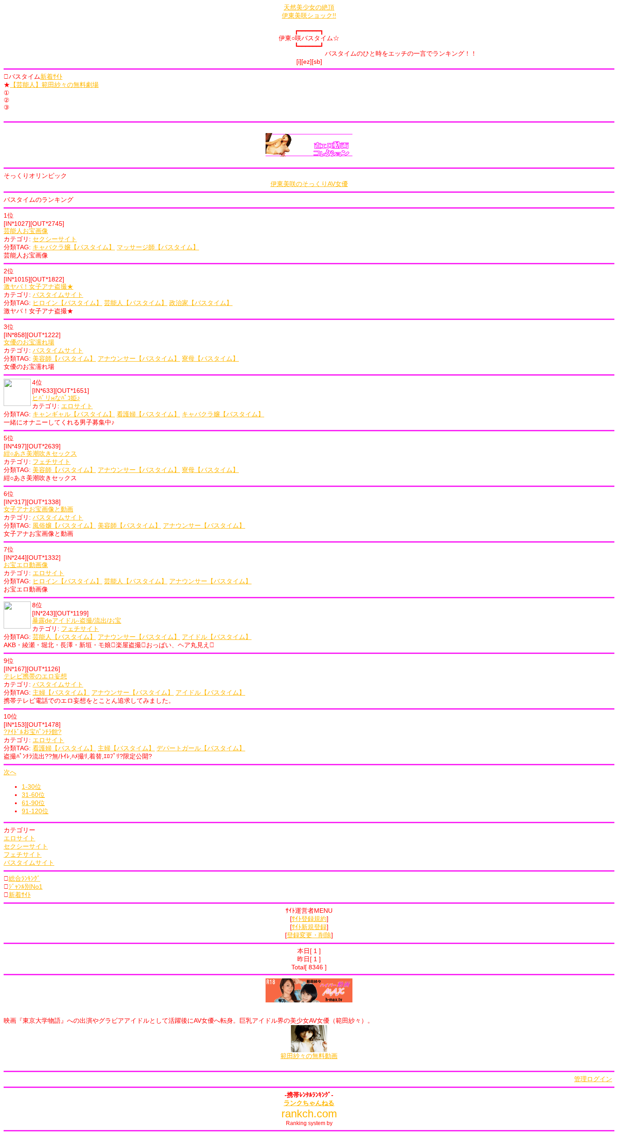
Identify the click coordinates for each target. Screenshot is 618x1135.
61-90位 (33, 802)
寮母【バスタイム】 (210, 358)
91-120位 (35, 811)
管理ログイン (593, 1079)
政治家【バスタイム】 (201, 302)
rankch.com (309, 1113)
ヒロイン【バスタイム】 (67, 302)
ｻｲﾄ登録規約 (309, 918)
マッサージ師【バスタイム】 (158, 247)
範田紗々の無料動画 (309, 1055)
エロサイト (77, 406)
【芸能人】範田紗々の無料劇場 (54, 84)
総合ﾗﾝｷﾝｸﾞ (24, 878)
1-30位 (31, 786)
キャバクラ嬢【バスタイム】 (74, 247)
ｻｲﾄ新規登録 (309, 926)
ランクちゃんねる (309, 1102)
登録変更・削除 (309, 935)
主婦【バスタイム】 (61, 692)
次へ (10, 772)
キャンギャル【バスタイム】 (74, 414)
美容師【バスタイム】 (64, 358)
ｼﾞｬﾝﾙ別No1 (26, 886)
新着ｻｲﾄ (51, 76)
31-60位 (33, 794)
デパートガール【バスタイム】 (201, 748)
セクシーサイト (55, 239)
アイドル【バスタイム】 (217, 636)
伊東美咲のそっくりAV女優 (309, 183)
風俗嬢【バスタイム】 (64, 525)
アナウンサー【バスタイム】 (139, 358)
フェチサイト (52, 461)
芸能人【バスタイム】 (135, 302)
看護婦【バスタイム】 (148, 414)
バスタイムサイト (58, 294)
